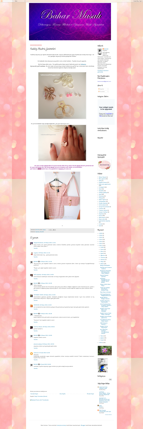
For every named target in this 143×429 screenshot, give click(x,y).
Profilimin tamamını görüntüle (103, 71)
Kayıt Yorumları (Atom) (40, 396)
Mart (101, 336)
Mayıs (102, 261)
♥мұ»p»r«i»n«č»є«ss (38, 242)
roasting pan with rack (105, 411)
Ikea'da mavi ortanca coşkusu (106, 268)
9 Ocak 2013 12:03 (44, 352)
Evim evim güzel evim (105, 184)
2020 (100, 233)
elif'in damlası (37, 274)
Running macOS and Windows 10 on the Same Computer (104, 401)
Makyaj (101, 198)
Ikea (100, 194)
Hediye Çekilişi (103, 192)
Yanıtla (35, 248)
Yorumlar (102, 91)
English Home (103, 182)
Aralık (102, 247)
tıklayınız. (83, 64)
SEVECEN (36, 305)
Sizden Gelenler (103, 203)
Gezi (100, 189)
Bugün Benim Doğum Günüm (105, 298)
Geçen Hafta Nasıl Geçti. (105, 285)
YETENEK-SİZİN (38, 295)
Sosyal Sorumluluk (104, 206)
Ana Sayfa (62, 394)
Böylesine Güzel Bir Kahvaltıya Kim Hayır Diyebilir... (105, 272)
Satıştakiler (102, 201)
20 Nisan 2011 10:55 (46, 335)
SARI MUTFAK (103, 387)
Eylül (101, 253)
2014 (100, 239)
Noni (100, 405)
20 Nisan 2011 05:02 (49, 326)
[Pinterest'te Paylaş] (55, 230)
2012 (100, 243)
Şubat (102, 338)
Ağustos (102, 255)
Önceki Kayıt (90, 394)
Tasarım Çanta (103, 210)
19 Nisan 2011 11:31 (44, 253)
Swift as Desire (38, 326)
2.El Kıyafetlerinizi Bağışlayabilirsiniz (105, 294)
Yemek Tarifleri (103, 212)
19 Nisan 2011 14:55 (48, 274)
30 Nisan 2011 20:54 (48, 344)
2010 (100, 342)
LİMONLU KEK (103, 388)
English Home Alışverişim (104, 327)
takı (100, 225)
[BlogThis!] (51, 230)
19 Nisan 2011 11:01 (50, 242)
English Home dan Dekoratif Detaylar (105, 310)
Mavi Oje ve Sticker (105, 292)
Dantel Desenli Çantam (104, 276)
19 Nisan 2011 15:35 (46, 283)
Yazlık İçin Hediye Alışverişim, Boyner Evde (105, 289)
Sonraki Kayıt (34, 394)
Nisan (102, 263)
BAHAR (36, 261)
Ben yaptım (102, 179)
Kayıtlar (101, 89)
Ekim (101, 251)
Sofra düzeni (102, 205)
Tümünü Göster (108, 414)
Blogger (83, 425)
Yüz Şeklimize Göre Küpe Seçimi (105, 320)
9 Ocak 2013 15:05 (45, 364)
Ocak (102, 340)
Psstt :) (101, 406)
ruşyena (36, 253)
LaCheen (101, 392)
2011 (100, 245)
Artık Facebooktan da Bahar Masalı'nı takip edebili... (105, 305)
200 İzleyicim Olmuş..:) (104, 323)
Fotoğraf (101, 187)
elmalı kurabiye (38, 344)
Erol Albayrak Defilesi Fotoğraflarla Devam (104, 331)
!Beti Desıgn (102, 410)
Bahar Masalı (102, 177)
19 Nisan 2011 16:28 (46, 313)
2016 (100, 235)
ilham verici (102, 219)
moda (100, 224)
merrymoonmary (61, 425)
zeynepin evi (102, 398)
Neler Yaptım (102, 199)
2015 (101, 237)
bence (100, 215)
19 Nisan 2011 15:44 (49, 295)
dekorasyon (102, 217)
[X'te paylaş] (52, 230)
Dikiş (100, 180)
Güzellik (42, 231)
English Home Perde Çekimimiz (105, 317)
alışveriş (37, 231)
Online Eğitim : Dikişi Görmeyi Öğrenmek (104, 393)
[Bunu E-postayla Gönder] (49, 230)
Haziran (102, 259)
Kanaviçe (101, 196)
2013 (100, 241)
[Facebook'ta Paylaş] (53, 230)
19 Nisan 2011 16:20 (45, 305)
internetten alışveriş (104, 221)
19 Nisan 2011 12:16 (46, 261)
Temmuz (103, 257)
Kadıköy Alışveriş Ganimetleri (104, 301)
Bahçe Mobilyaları (105, 265)
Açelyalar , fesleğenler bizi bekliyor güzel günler (105, 280)
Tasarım (101, 208)
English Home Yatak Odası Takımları (105, 313)
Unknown (36, 352)
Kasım (102, 249)
